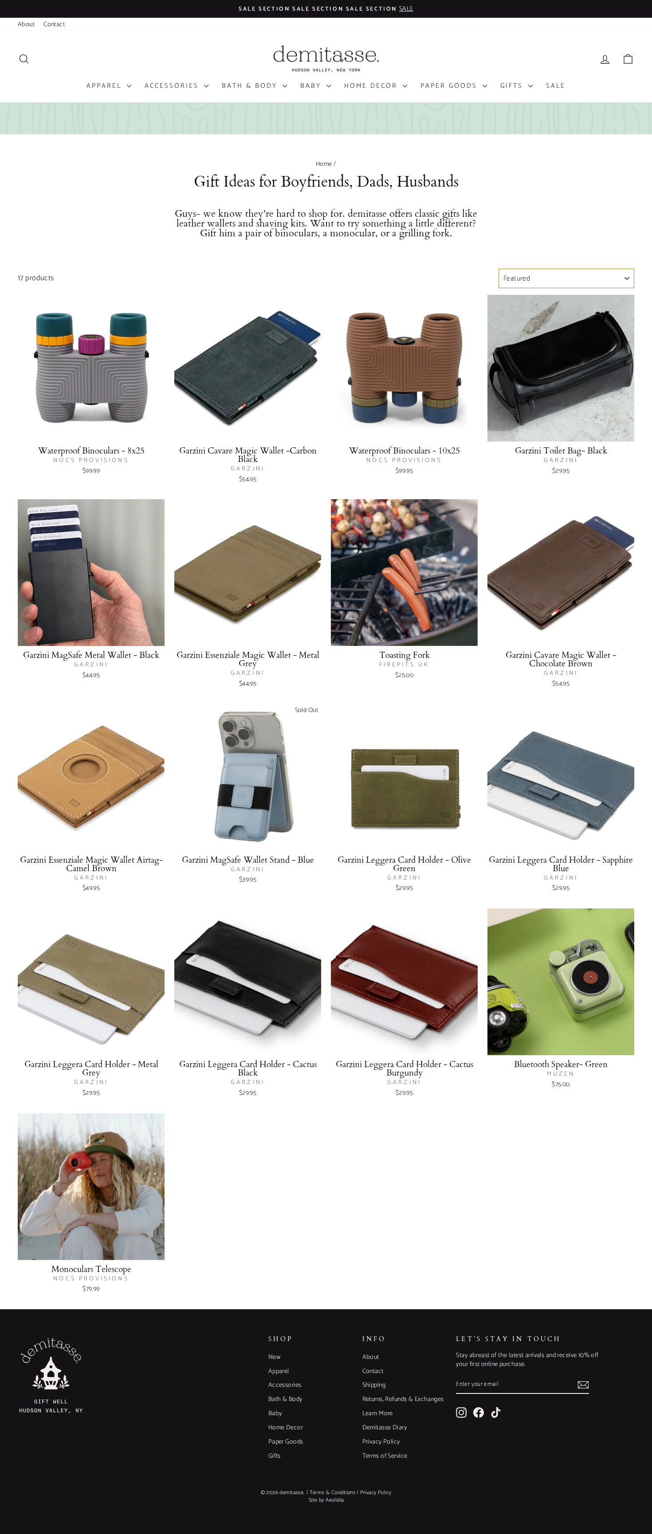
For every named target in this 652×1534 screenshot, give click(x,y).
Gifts (513, 85)
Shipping (373, 1385)
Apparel (105, 85)
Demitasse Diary (384, 1427)
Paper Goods (450, 85)
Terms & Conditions (333, 1492)
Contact (54, 24)
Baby (312, 85)
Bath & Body (251, 85)
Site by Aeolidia (326, 1500)
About (26, 24)
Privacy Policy (381, 1441)
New (274, 1357)
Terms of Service (385, 1456)
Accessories (173, 85)
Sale (556, 85)
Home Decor (372, 85)
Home (324, 164)
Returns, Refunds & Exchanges (403, 1399)
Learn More (377, 1413)
